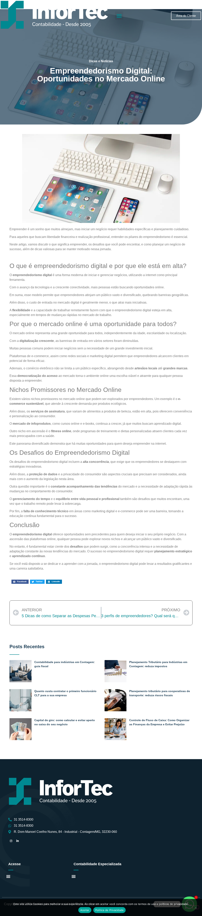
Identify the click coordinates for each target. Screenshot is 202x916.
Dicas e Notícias (101, 61)
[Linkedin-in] (17, 841)
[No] (195, 907)
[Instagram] (11, 841)
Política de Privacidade (109, 910)
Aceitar (84, 910)
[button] (119, 15)
